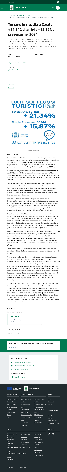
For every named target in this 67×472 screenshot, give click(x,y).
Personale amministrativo (11, 411)
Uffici (8, 417)
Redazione (23, 467)
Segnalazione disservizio (38, 451)
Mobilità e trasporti (39, 407)
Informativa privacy (26, 447)
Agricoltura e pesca (26, 399)
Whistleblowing (38, 455)
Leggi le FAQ (37, 434)
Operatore (10, 467)
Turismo (36, 420)
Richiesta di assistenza (37, 446)
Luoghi (50, 418)
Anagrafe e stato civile (25, 405)
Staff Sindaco (14, 317)
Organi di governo (12, 407)
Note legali (37, 437)
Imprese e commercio (40, 404)
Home (8, 15)
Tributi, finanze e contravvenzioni (38, 416)
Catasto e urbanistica (26, 415)
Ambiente (23, 402)
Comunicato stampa (24, 15)
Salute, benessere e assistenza (39, 411)
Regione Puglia (10, 2)
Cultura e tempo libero (25, 418)
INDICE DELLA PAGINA (13, 80)
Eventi (50, 415)
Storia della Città (52, 421)
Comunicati (51, 402)
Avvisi (49, 399)
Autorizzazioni (24, 412)
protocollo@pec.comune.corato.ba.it (17, 453)
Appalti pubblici (25, 410)
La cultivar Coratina (53, 423)
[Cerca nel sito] (58, 8)
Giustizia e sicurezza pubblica (39, 400)
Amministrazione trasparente (25, 435)
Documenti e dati (11, 402)
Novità (14, 15)
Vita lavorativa (38, 423)
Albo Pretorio (24, 439)
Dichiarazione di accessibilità (25, 443)
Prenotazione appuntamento (38, 440)
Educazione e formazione (24, 424)
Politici (9, 415)
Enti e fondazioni (11, 404)
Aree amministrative (12, 399)
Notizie (50, 404)
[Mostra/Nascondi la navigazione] (2, 8)
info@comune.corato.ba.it (14, 448)
